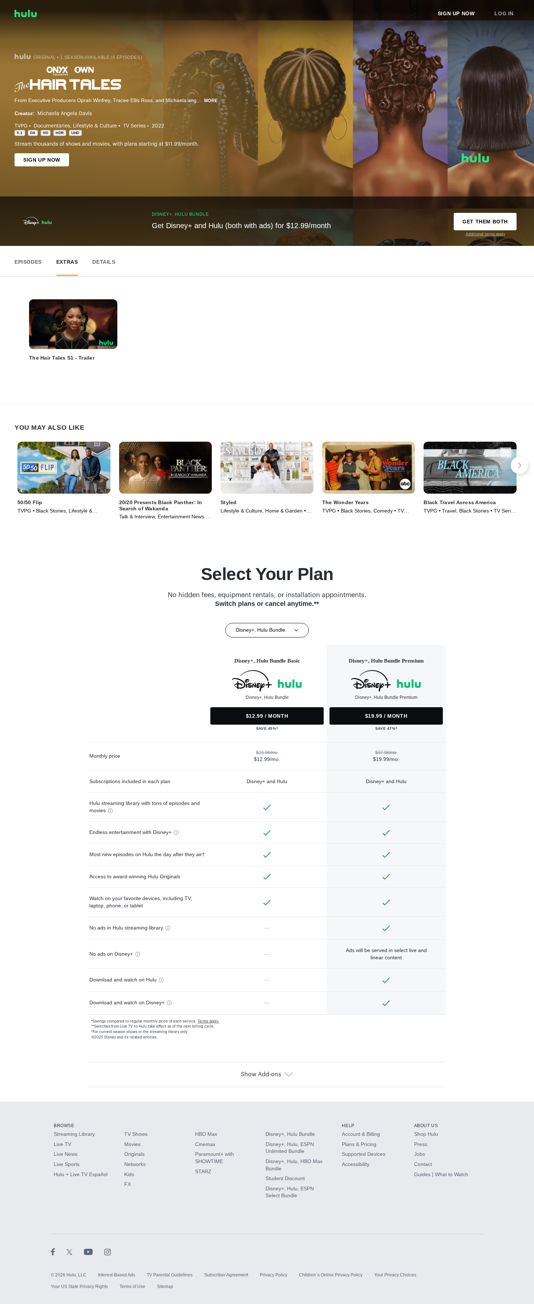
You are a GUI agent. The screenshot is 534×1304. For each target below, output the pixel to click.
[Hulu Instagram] (107, 1252)
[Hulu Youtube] (94, 1252)
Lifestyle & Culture (95, 126)
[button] (28, 260)
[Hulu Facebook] (58, 1252)
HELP (348, 1125)
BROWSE (64, 1125)
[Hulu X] (75, 1252)
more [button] (211, 100)
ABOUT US (426, 1125)
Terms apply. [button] (208, 1021)
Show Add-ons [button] (261, 1074)
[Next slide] (519, 465)
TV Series (134, 126)
